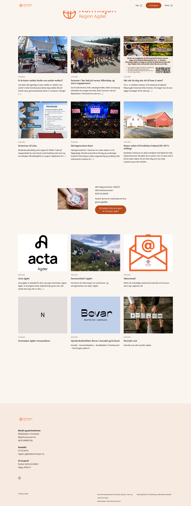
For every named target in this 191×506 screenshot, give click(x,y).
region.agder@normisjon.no (31, 454)
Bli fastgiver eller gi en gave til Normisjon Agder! (110, 210)
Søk (138, 5)
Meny (167, 5)
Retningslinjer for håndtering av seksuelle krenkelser (154, 494)
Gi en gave (153, 5)
